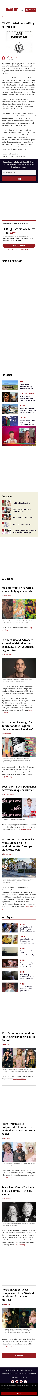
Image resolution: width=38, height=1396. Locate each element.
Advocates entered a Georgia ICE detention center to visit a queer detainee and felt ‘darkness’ (28, 412)
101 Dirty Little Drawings (21, 503)
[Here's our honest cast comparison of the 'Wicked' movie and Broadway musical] (19, 1318)
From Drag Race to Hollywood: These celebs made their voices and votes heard (18, 1129)
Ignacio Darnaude (7, 733)
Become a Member (19, 246)
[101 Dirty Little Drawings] (6, 503)
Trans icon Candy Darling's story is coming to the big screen (18, 1190)
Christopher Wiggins (8, 654)
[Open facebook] (12, 1381)
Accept (19, 1393)
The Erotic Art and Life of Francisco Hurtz (22, 510)
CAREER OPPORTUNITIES (25, 1370)
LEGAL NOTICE (23, 1377)
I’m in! (19, 179)
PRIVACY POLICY (18, 1374)
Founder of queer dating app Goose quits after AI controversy (26, 990)
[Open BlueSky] (16, 1381)
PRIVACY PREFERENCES (30, 1374)
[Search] (22, 10)
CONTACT (8, 1370)
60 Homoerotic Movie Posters (23, 517)
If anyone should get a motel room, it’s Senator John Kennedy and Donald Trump (28, 966)
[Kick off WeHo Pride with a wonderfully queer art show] (19, 609)
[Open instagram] (25, 1381)
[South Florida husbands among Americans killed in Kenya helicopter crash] (10, 385)
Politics (22, 936)
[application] (19, 436)
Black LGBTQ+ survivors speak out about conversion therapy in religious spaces (27, 979)
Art (8, 17)
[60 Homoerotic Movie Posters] (6, 517)
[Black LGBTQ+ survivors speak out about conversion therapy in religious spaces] (10, 975)
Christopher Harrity (12, 57)
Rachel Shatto (6, 1138)
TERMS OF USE (14, 1377)
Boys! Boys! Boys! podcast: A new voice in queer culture (19, 788)
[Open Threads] (21, 1381)
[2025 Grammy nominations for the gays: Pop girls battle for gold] (19, 1058)
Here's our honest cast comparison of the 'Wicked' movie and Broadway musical (18, 1295)
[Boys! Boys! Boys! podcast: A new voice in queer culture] (19, 808)
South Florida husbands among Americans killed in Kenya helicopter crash (27, 388)
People (22, 984)
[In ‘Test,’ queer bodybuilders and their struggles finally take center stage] (10, 397)
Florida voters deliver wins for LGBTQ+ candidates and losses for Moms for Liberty (28, 423)
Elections (23, 418)
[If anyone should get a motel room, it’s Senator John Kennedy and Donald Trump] (10, 963)
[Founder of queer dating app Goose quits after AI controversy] (10, 987)
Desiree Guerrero (7, 595)
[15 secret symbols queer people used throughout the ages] (6, 531)
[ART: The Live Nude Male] (6, 524)
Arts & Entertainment (27, 394)
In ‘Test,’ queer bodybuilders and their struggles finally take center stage (27, 399)
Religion (22, 972)
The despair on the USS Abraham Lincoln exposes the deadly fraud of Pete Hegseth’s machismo (27, 955)
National (23, 406)
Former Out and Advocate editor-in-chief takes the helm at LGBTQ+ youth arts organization (18, 645)
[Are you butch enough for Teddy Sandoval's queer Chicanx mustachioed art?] (19, 747)
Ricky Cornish (6, 1044)
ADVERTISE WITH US (7, 1374)
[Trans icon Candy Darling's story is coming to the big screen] (19, 1212)
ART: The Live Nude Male (21, 524)
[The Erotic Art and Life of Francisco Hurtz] (6, 510)
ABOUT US (15, 1370)
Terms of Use (4, 1388)
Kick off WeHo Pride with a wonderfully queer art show (19, 589)
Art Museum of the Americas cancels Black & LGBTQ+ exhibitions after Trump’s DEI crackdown (19, 844)
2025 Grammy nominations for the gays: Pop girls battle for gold (18, 1036)
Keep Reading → (8, 776)
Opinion (22, 948)
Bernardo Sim (6, 1304)
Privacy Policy (29, 1385)
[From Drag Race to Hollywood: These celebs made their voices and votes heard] (19, 1152)
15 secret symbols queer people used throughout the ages (24, 531)
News (21, 382)
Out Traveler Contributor (8, 794)
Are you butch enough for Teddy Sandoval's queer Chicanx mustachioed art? (18, 726)
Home (3, 17)
